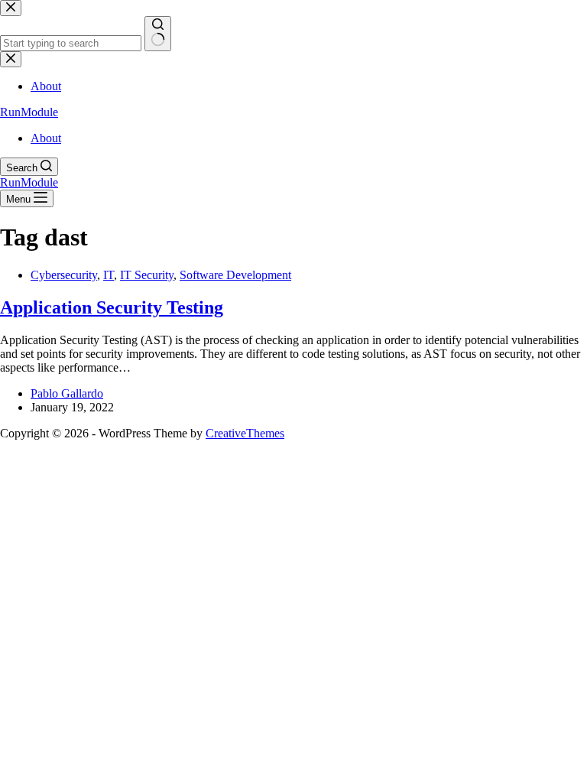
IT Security (147, 274)
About (46, 138)
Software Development (235, 274)
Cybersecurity (64, 274)
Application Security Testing (111, 307)
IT (108, 274)
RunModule (29, 112)
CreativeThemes (245, 433)
